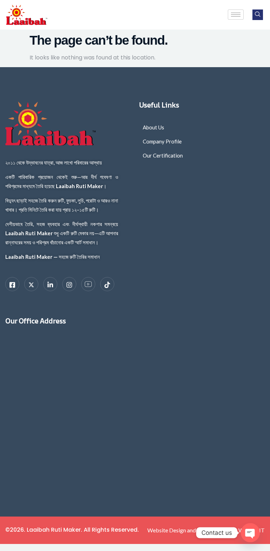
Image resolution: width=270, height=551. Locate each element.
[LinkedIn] (50, 284)
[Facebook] (12, 284)
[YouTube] (88, 284)
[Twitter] (31, 284)
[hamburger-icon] (236, 14)
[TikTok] (107, 284)
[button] (257, 14)
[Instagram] (69, 284)
